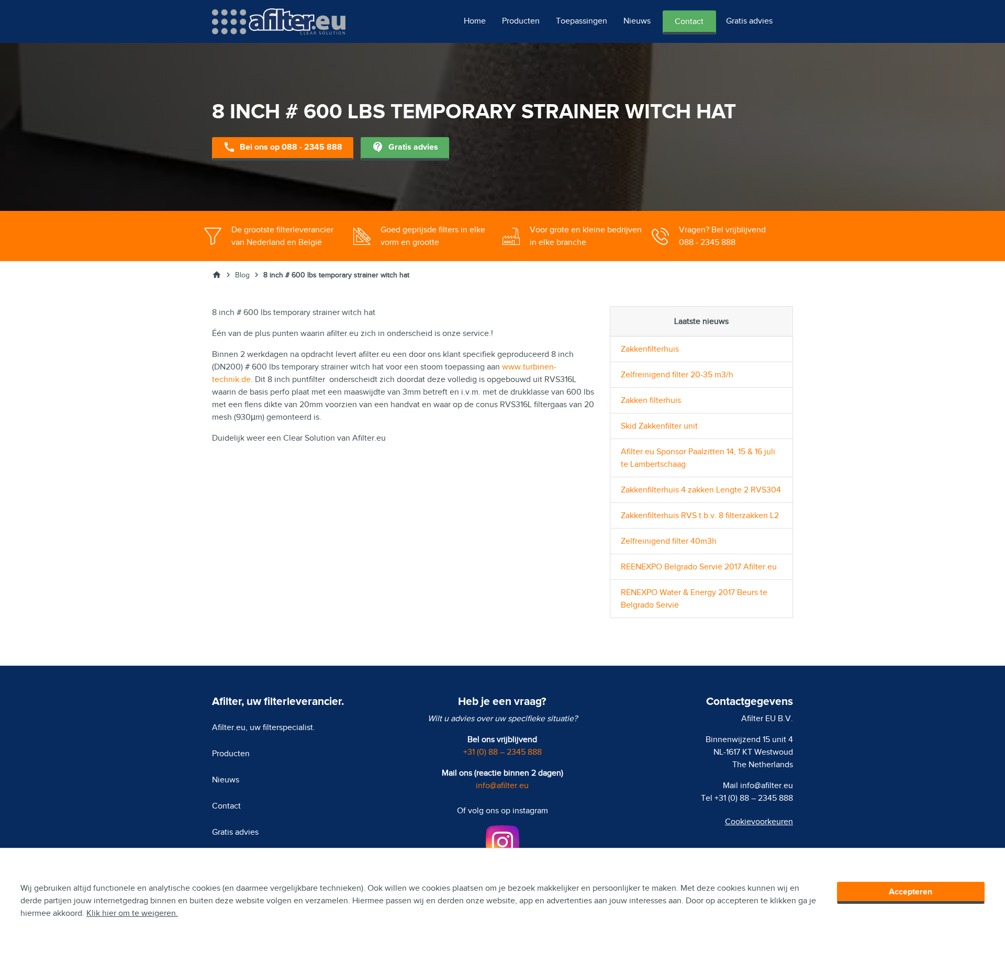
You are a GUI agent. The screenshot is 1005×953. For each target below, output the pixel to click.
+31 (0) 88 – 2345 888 (502, 752)
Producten (521, 21)
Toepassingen (581, 21)
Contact (689, 21)
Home (475, 21)
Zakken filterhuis (651, 400)
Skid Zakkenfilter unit (659, 426)
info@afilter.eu (502, 785)
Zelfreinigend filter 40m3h (669, 541)
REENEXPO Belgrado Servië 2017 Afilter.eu (699, 566)
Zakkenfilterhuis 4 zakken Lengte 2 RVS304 (701, 490)
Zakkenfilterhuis (650, 349)
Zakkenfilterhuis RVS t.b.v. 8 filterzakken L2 (700, 515)
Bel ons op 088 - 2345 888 (282, 147)
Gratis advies (749, 21)
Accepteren (910, 892)
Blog (242, 275)
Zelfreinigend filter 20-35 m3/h (677, 374)
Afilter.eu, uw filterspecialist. (263, 727)
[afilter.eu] (278, 21)
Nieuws (637, 21)
